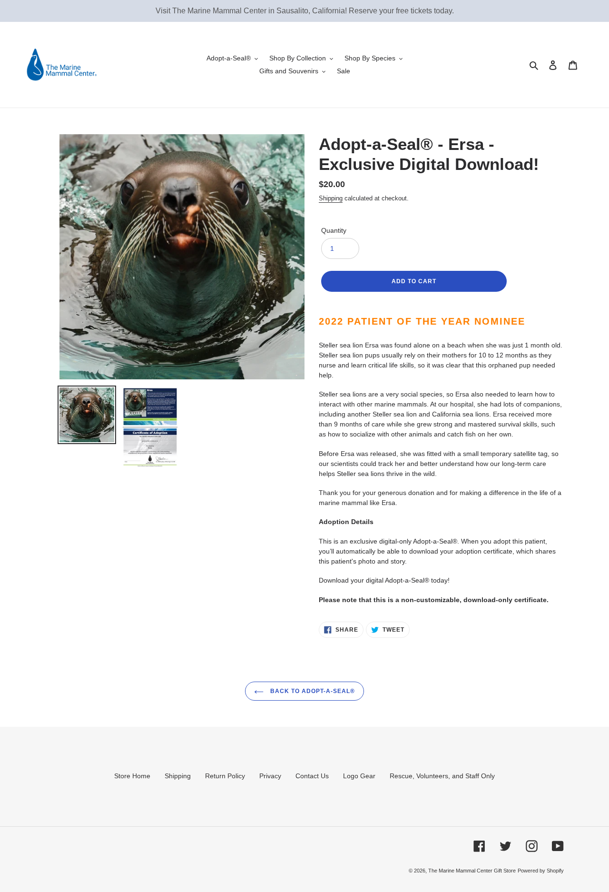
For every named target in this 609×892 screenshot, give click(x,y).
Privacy (270, 776)
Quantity (333, 230)
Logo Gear (359, 776)
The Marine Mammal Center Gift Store (472, 870)
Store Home (132, 776)
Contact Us (312, 776)
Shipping (331, 198)
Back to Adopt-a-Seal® (311, 691)
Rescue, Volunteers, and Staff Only (442, 776)
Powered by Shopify (541, 870)
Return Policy (225, 776)
